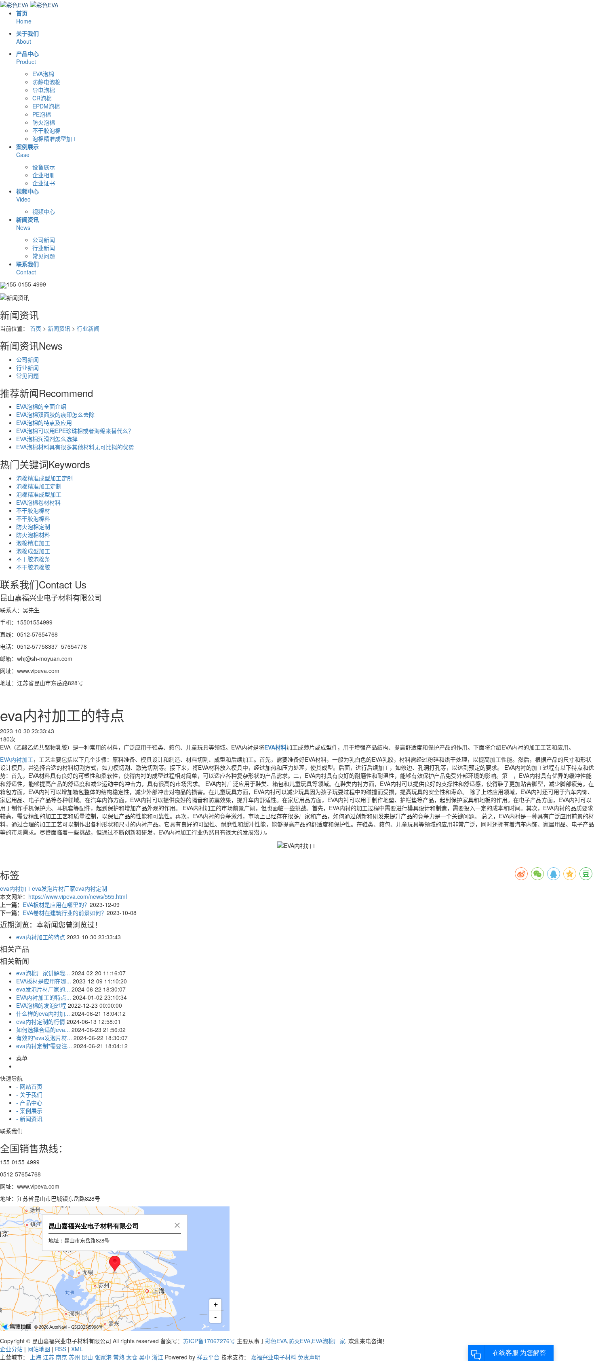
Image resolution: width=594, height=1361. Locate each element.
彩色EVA (276, 1341)
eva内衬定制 (91, 888)
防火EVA (299, 1341)
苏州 (74, 1357)
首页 (35, 328)
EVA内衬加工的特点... (43, 997)
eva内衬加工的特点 (40, 937)
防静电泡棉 (46, 82)
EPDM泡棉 (46, 106)
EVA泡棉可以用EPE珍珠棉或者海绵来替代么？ (75, 431)
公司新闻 (43, 240)
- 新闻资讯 (29, 1119)
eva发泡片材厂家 (53, 888)
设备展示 (43, 167)
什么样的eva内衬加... (43, 1013)
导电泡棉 (43, 90)
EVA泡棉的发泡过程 (41, 1005)
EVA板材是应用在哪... (43, 981)
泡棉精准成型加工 (55, 138)
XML (77, 1349)
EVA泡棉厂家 (328, 1341)
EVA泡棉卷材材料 (38, 502)
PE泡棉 (41, 114)
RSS (60, 1349)
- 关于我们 (29, 1094)
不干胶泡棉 (46, 130)
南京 (61, 1357)
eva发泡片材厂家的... (43, 989)
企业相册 (43, 175)
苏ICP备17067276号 (209, 1341)
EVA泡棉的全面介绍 (41, 406)
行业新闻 (43, 248)
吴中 (144, 1357)
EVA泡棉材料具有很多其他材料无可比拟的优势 (75, 447)
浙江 (157, 1357)
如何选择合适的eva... (43, 1030)
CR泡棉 (42, 98)
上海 (35, 1357)
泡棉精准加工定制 (38, 486)
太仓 (131, 1357)
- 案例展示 (29, 1110)
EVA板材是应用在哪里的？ (56, 904)
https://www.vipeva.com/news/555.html (77, 896)
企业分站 (11, 1349)
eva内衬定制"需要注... (44, 1046)
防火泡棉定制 (33, 526)
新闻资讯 (59, 328)
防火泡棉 (43, 122)
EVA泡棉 (43, 74)
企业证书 (43, 183)
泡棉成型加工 (33, 551)
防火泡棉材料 (33, 535)
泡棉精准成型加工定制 (44, 478)
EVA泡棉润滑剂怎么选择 (47, 439)
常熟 (118, 1357)
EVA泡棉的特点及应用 (44, 422)
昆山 (87, 1357)
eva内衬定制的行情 (40, 1021)
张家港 (103, 1357)
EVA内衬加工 (16, 759)
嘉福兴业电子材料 (273, 1357)
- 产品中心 (29, 1102)
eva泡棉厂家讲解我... (43, 973)
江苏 (48, 1357)
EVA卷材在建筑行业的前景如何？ (65, 913)
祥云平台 (208, 1357)
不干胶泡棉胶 (33, 567)
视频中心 (43, 211)
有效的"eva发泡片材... (44, 1038)
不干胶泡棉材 (33, 510)
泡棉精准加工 (33, 543)
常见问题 (43, 256)
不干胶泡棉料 (33, 518)
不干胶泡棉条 (33, 559)
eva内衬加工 (16, 888)
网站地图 (38, 1349)
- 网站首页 (29, 1086)
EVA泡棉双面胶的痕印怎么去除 (55, 414)
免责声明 (309, 1357)
